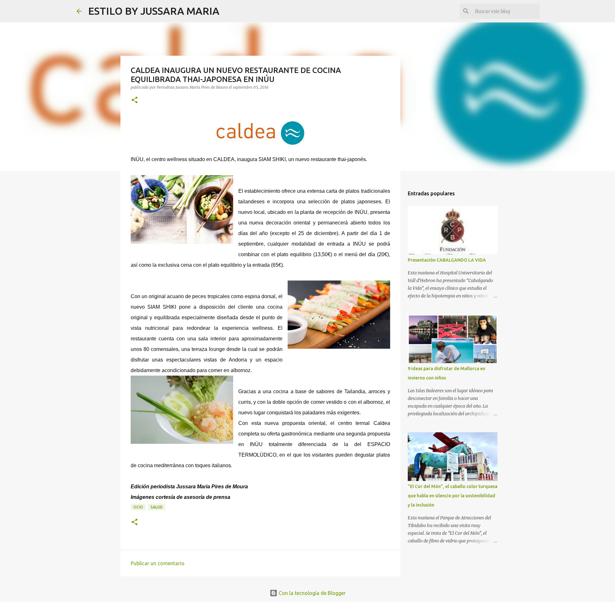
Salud (157, 507)
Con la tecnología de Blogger (311, 593)
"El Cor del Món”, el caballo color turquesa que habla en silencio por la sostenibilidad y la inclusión (452, 496)
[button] (134, 100)
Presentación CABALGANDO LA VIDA (447, 260)
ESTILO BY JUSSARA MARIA (153, 11)
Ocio (138, 507)
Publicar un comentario (157, 563)
